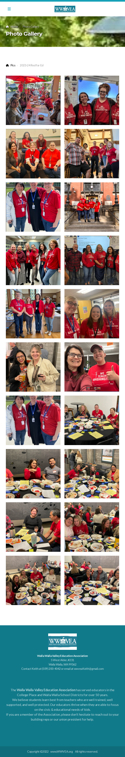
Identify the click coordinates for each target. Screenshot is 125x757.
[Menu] (9, 9)
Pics (12, 65)
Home (14, 26)
